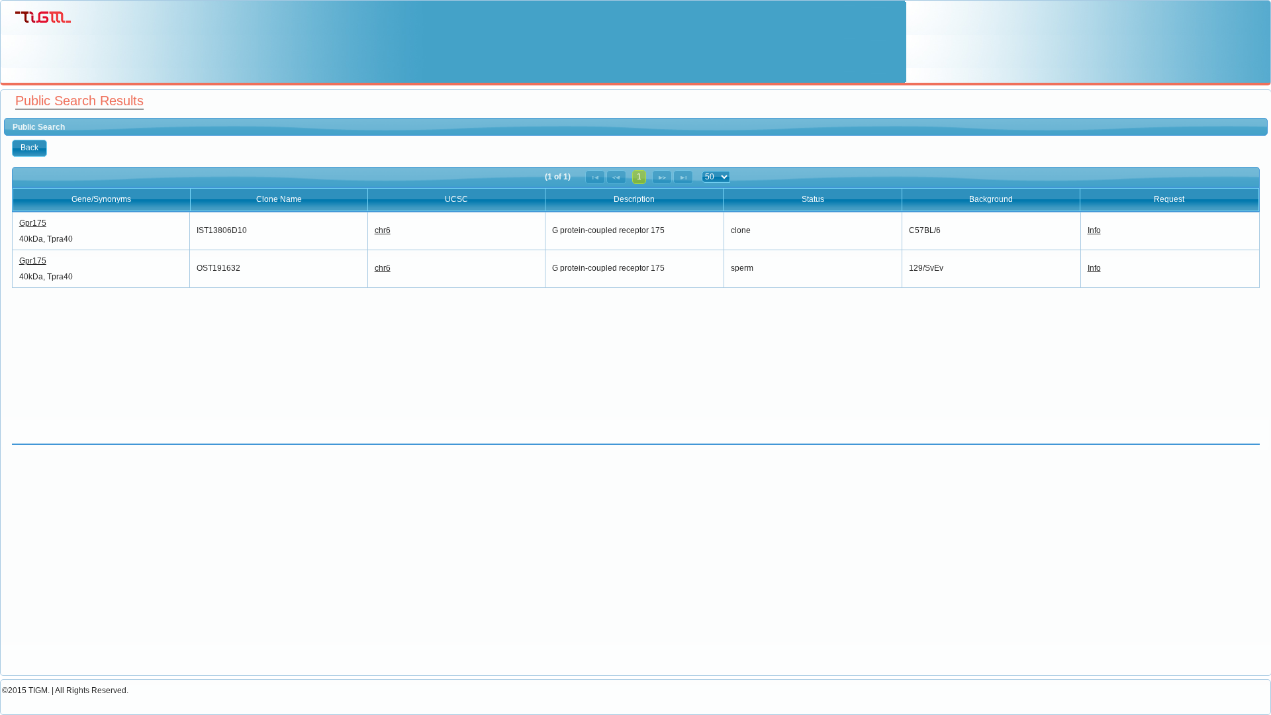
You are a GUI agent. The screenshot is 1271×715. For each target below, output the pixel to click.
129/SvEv (926, 268)
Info (1094, 230)
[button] (29, 148)
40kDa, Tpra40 (46, 239)
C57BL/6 (925, 230)
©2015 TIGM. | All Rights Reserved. (65, 690)
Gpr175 (32, 223)
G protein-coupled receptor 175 (608, 230)
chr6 (383, 230)
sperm (742, 268)
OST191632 (218, 268)
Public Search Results (79, 100)
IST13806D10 (222, 230)
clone (741, 230)
